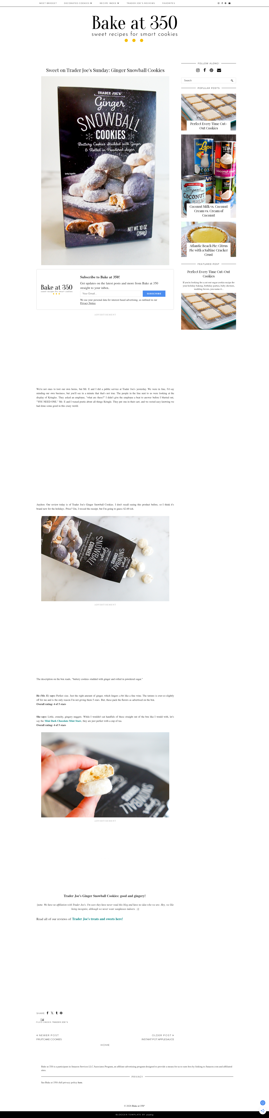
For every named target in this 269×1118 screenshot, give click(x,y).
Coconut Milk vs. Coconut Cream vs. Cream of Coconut (209, 210)
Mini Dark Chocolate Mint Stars (62, 721)
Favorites (168, 3)
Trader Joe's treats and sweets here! (97, 918)
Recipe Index (108, 3)
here (80, 1082)
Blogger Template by (135, 1114)
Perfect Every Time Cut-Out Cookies (208, 126)
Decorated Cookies (76, 3)
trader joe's (60, 1022)
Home (105, 1044)
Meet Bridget (48, 3)
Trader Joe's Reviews (141, 3)
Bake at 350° (138, 1105)
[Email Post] (42, 1019)
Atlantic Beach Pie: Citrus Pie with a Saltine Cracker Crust (208, 250)
